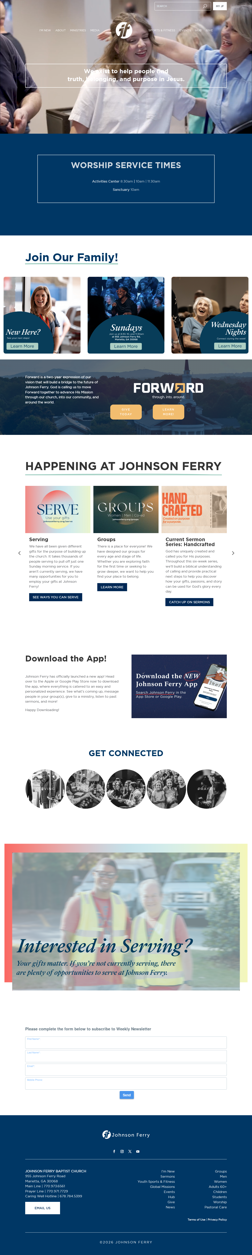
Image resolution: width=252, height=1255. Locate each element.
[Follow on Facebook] (114, 1151)
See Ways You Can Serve (192, 597)
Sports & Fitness (161, 30)
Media (95, 30)
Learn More (112, 612)
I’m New (45, 30)
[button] (19, 553)
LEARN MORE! (168, 412)
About (60, 30)
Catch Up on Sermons (53, 602)
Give (209, 30)
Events (185, 30)
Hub (198, 30)
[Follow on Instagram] (122, 1151)
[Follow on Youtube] (138, 1151)
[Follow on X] (130, 1151)
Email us (42, 1208)
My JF (220, 6)
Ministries (78, 30)
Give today (126, 412)
